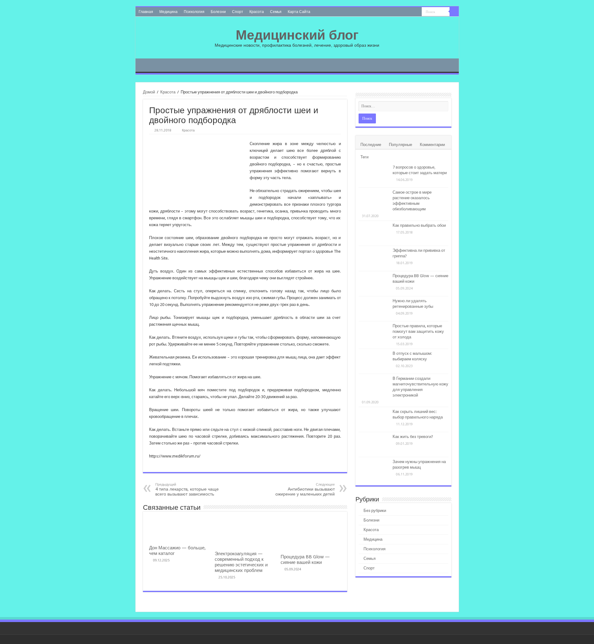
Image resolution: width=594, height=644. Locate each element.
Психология (194, 12)
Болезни (218, 12)
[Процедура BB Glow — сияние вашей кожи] (374, 283)
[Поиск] (454, 11)
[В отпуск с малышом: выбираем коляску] (374, 361)
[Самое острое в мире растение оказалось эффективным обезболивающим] (374, 200)
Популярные (400, 144)
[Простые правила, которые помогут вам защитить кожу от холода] (374, 333)
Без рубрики (375, 510)
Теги (364, 157)
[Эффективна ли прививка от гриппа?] (374, 258)
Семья (276, 12)
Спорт (237, 12)
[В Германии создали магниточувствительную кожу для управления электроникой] (374, 386)
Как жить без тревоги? (413, 436)
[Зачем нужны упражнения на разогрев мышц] (374, 469)
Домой (149, 92)
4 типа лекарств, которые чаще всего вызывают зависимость (187, 489)
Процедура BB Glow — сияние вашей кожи (305, 559)
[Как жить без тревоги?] (374, 444)
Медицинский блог (297, 35)
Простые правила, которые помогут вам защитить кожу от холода (418, 331)
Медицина (168, 12)
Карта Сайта (299, 12)
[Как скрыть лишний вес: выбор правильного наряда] (374, 419)
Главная (146, 12)
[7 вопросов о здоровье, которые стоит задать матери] (374, 175)
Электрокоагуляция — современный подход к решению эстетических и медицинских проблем (241, 562)
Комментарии (432, 144)
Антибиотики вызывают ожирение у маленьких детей (305, 489)
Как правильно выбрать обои (419, 225)
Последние (370, 144)
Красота (256, 12)
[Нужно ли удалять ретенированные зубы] (374, 308)
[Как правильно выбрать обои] (374, 233)
